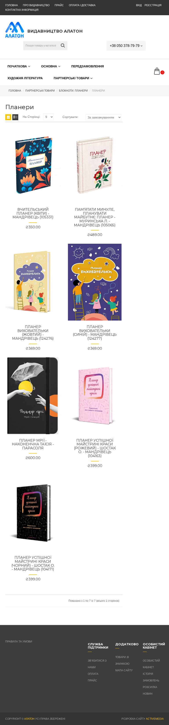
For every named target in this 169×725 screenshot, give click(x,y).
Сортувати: (70, 117)
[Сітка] (8, 117)
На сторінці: (31, 116)
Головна (11, 5)
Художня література (25, 78)
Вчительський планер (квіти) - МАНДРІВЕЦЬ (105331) (33, 213)
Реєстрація (153, 5)
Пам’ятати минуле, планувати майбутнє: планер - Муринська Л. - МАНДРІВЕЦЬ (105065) (95, 217)
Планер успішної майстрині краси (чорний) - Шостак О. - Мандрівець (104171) (33, 563)
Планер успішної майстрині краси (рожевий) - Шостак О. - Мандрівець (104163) (95, 448)
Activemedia (155, 718)
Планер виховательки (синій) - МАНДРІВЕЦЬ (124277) (95, 333)
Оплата (93, 673)
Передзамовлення (87, 66)
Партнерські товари (71, 78)
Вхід (139, 5)
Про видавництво (36, 5)
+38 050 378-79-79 (125, 46)
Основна (49, 66)
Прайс (59, 5)
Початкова (17, 66)
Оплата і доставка (82, 5)
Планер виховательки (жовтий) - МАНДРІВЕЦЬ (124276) (33, 333)
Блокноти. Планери (73, 90)
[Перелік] (15, 117)
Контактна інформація (22, 9)
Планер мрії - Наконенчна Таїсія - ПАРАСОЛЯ (33, 444)
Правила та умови (18, 641)
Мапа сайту (124, 670)
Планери (98, 90)
